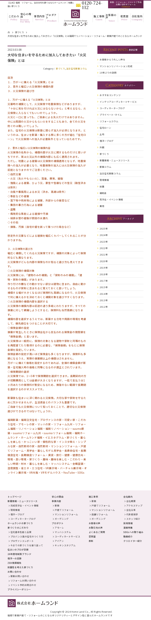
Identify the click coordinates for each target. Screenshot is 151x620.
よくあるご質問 (97, 532)
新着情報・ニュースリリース (23, 501)
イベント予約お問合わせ (23, 584)
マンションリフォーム (66, 514)
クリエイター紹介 (132, 540)
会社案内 (128, 496)
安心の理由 (58, 496)
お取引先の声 (96, 527)
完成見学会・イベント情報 (24, 505)
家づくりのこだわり (18, 527)
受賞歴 (92, 536)
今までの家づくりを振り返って (26, 545)
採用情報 (128, 523)
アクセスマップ (134, 505)
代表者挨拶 (132, 514)
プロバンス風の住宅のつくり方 (26, 536)
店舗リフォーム (100, 514)
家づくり (60, 68)
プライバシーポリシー (19, 589)
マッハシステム (63, 532)
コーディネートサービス (67, 536)
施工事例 (93, 496)
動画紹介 (128, 536)
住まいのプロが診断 (18, 549)
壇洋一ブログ (17, 514)
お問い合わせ (15, 571)
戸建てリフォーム (64, 509)
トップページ (15, 496)
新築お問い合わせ (19, 576)
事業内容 (56, 501)
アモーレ (59, 527)
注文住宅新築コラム (76, 68)
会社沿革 (131, 509)
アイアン (59, 540)
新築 (57, 505)
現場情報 (15, 509)
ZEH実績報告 (15, 562)
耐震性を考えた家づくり (20, 567)
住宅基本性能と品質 (20, 532)
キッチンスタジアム (65, 545)
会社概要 (131, 501)
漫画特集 (128, 527)
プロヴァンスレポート (22, 540)
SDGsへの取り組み (133, 532)
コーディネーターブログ (23, 518)
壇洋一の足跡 (15, 558)
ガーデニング (62, 518)
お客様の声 (95, 523)
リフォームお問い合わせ (23, 580)
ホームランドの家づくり (20, 523)
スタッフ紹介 (133, 518)
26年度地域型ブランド (19, 553)
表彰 (91, 540)
